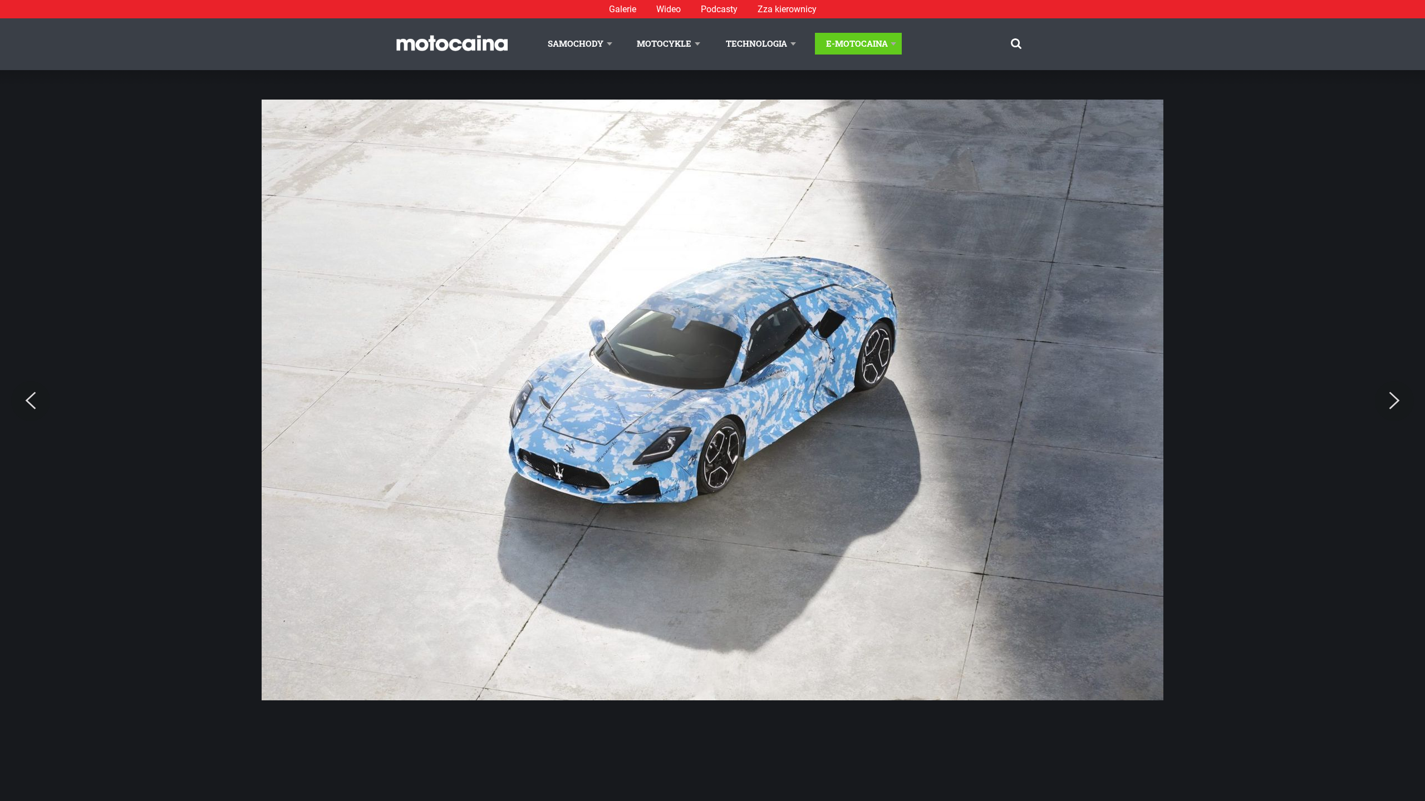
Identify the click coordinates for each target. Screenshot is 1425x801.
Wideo (668, 9)
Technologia (756, 43)
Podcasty (719, 9)
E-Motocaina (857, 43)
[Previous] (30, 401)
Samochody (575, 43)
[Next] (1394, 401)
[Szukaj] (1016, 43)
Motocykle (664, 43)
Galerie (622, 9)
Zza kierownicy (787, 9)
